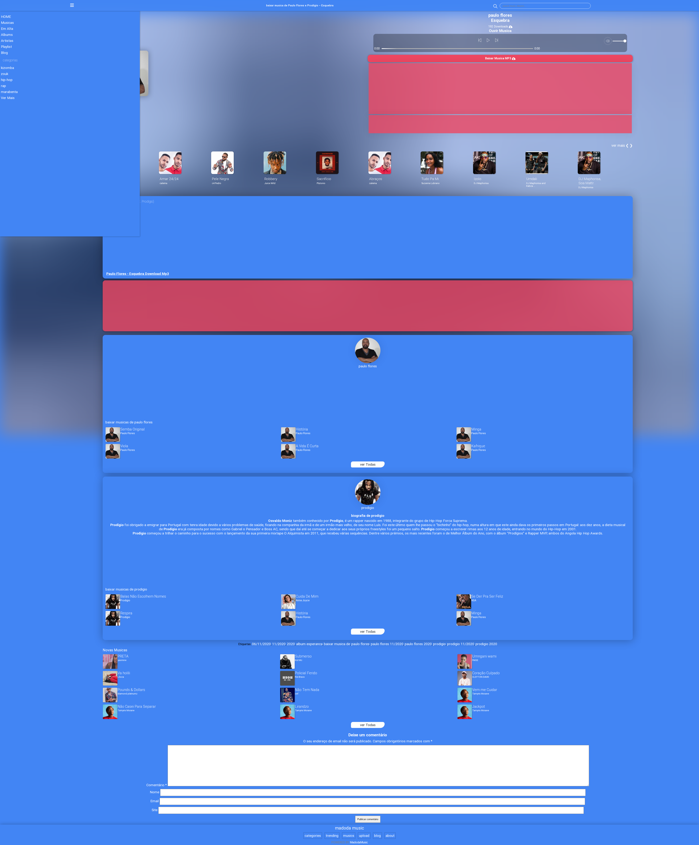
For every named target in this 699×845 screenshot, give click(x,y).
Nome (154, 792)
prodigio (439, 644)
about (390, 836)
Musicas (7, 23)
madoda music (349, 828)
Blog (4, 53)
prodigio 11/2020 (460, 644)
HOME (6, 17)
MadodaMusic (359, 842)
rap (3, 86)
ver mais (618, 145)
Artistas (7, 41)
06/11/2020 (261, 644)
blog (377, 836)
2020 (291, 644)
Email (154, 801)
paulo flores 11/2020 (387, 644)
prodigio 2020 (486, 644)
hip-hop (7, 80)
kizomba (7, 68)
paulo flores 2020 (418, 644)
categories (313, 836)
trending (332, 836)
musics (348, 836)
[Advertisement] (70, 127)
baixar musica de (337, 644)
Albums (7, 35)
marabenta (9, 92)
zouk (4, 74)
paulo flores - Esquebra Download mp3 (137, 274)
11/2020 (279, 644)
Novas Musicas (115, 650)
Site (154, 810)
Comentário (156, 785)
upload (364, 836)
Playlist (6, 47)
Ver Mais (8, 98)
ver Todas (368, 464)
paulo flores (360, 644)
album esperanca (309, 644)
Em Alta (7, 29)
